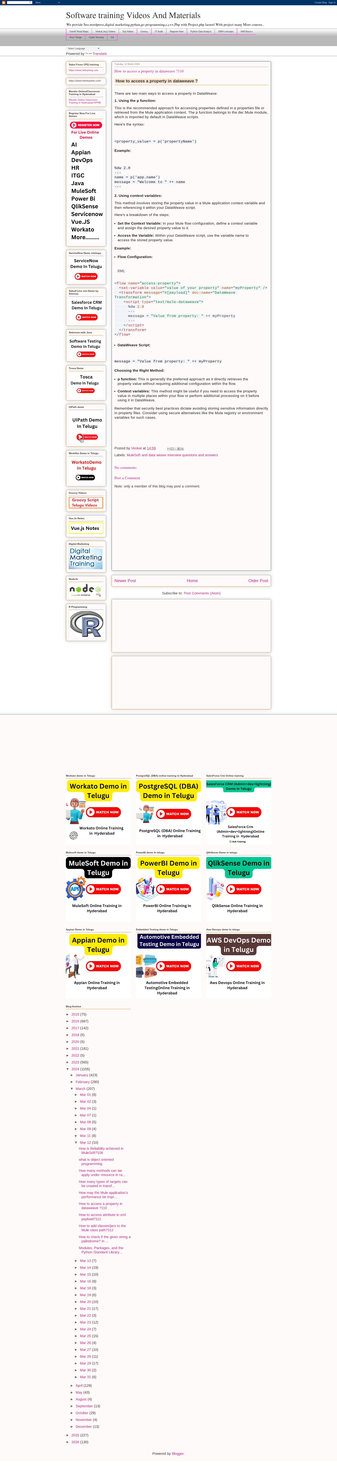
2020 (75, 1042)
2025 (75, 1435)
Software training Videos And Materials (133, 14)
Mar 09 (86, 1129)
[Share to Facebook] (179, 449)
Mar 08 (86, 1122)
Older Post (258, 580)
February (83, 1082)
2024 (75, 1069)
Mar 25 (86, 1336)
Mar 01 (86, 1095)
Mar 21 (86, 1308)
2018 (75, 1035)
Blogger (178, 1454)
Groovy (144, 31)
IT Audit (159, 31)
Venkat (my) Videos (105, 31)
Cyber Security (96, 37)
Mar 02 (86, 1101)
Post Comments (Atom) (202, 593)
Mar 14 (86, 1267)
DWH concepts (226, 31)
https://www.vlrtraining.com (83, 70)
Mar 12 (86, 1142)
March (81, 1089)
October (82, 1413)
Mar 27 (86, 1350)
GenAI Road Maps (79, 31)
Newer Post (125, 580)
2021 (75, 1048)
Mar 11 (86, 1136)
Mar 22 (86, 1315)
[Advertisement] (191, 625)
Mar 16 (86, 1281)
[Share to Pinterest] (182, 449)
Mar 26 (86, 1343)
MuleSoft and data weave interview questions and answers (172, 455)
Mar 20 (86, 1302)
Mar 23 (86, 1322)
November (84, 1420)
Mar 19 (86, 1295)
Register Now (176, 31)
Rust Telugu (76, 37)
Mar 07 (86, 1115)
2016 (75, 1021)
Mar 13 (86, 1261)
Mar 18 (86, 1288)
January (82, 1075)
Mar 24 (86, 1329)
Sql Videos (128, 31)
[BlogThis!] (172, 449)
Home (192, 580)
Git (112, 37)
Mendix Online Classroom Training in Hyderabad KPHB (85, 101)
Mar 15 (86, 1274)
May (79, 1392)
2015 (75, 1014)
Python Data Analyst (200, 31)
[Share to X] (175, 449)
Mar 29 (86, 1363)
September (85, 1406)
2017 (75, 1028)
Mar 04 (86, 1108)
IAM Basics (247, 31)
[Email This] (169, 449)
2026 (75, 1442)
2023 (75, 1062)
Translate (99, 54)
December (84, 1427)
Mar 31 (86, 1377)
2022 (75, 1055)
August (82, 1399)
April (80, 1385)
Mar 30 (86, 1370)
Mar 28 (86, 1356)
